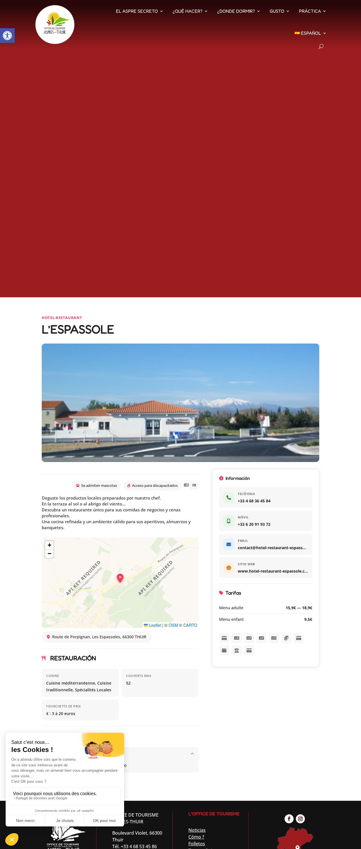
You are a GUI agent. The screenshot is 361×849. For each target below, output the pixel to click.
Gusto (277, 11)
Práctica (310, 11)
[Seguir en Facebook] (289, 818)
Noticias (197, 830)
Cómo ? (196, 837)
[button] (7, 35)
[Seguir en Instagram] (300, 818)
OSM (173, 625)
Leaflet (154, 625)
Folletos (196, 844)
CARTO (190, 625)
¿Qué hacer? (187, 11)
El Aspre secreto (137, 11)
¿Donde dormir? (236, 11)
